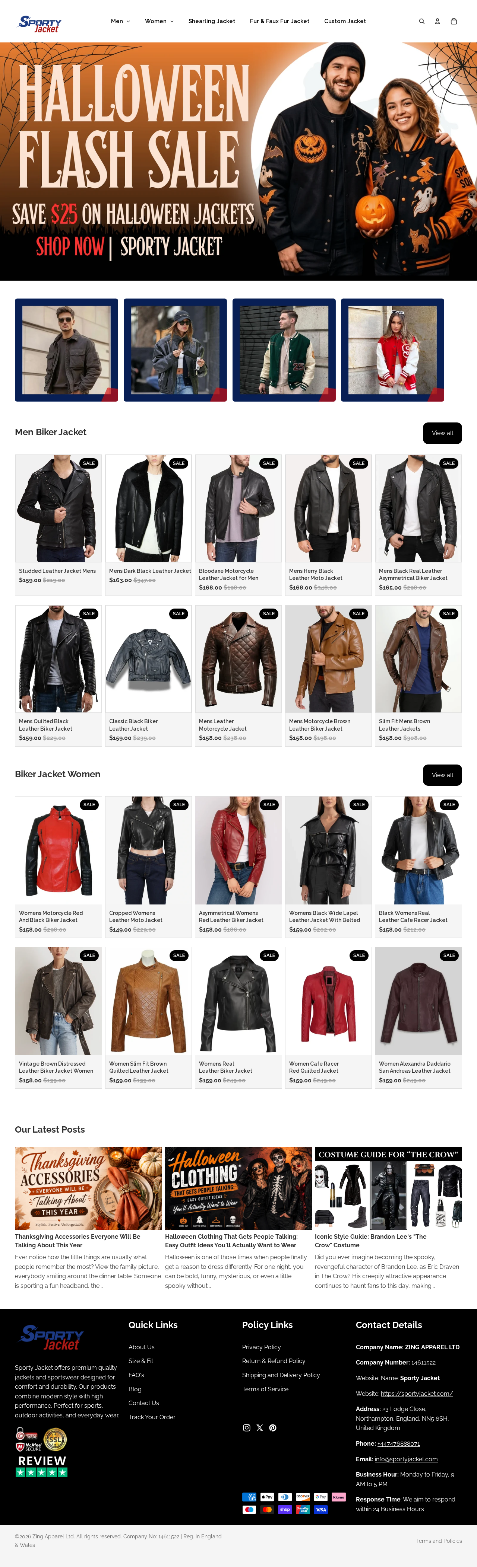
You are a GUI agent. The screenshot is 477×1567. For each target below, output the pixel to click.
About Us (142, 1347)
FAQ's (136, 1375)
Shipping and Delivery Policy (281, 1375)
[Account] (437, 21)
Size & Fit (141, 1361)
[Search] (422, 21)
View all (442, 433)
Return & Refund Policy (274, 1361)
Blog (135, 1388)
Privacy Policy (261, 1347)
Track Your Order (152, 1416)
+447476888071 (399, 1443)
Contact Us (144, 1403)
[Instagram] (246, 1427)
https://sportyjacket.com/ (417, 1393)
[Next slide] (93, 508)
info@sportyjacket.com (406, 1458)
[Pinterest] (272, 1427)
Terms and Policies (439, 1541)
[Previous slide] (24, 508)
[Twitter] (259, 1427)
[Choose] (90, 550)
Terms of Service (265, 1388)
